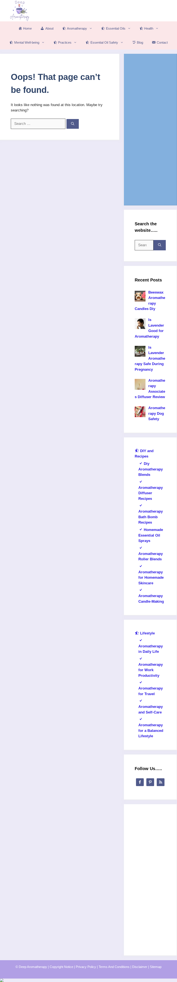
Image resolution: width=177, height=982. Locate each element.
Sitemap (155, 967)
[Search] (72, 124)
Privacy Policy (86, 967)
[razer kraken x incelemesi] (88, 980)
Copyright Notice (61, 967)
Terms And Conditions (114, 967)
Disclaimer (139, 967)
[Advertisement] (150, 129)
